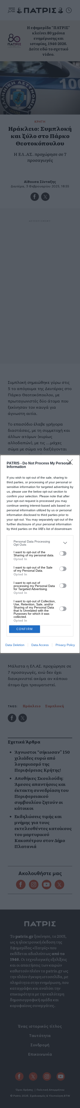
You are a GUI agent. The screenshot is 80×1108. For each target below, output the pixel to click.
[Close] (71, 463)
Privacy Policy (65, 645)
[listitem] (40, 543)
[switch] (62, 553)
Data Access (40, 645)
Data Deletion (14, 645)
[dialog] (40, 554)
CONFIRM (24, 629)
